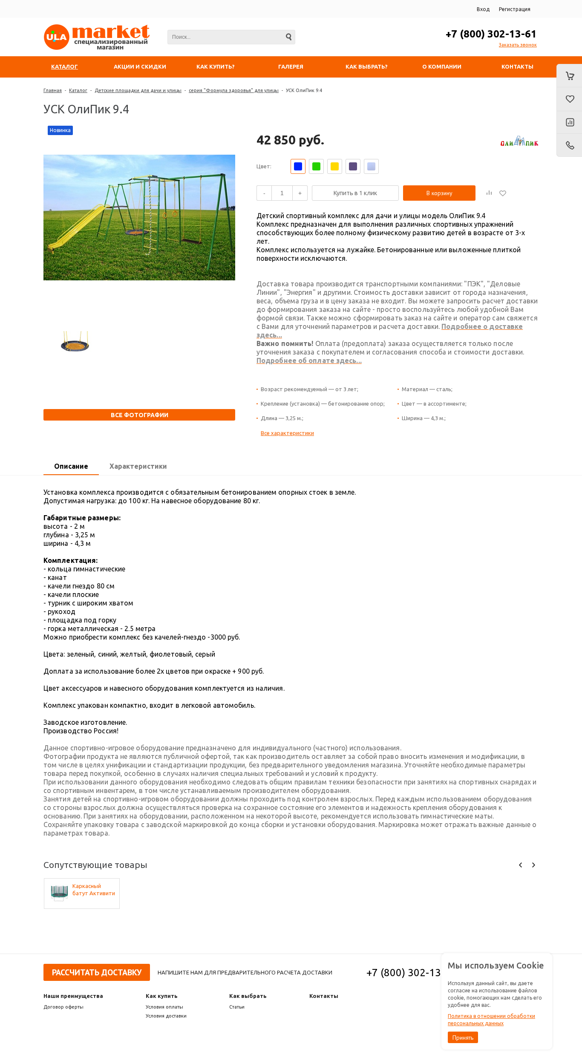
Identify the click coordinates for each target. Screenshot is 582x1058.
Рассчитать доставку (96, 972)
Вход (483, 9)
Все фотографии (139, 415)
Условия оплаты (164, 1006)
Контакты (323, 996)
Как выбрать (248, 996)
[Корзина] (569, 75)
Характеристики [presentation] (138, 466)
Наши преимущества (73, 996)
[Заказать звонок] (569, 145)
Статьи (237, 1006)
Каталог (78, 90)
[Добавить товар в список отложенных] (503, 193)
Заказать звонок (518, 44)
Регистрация (514, 9)
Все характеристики (287, 433)
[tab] (71, 466)
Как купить (162, 996)
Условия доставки (166, 1015)
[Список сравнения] (569, 122)
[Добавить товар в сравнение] (489, 193)
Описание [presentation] (71, 466)
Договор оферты (63, 1006)
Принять (462, 1037)
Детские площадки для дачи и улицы (138, 90)
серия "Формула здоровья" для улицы (234, 90)
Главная (52, 90)
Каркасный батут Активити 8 (93, 890)
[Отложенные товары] (569, 99)
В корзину (439, 193)
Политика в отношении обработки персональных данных (491, 1019)
